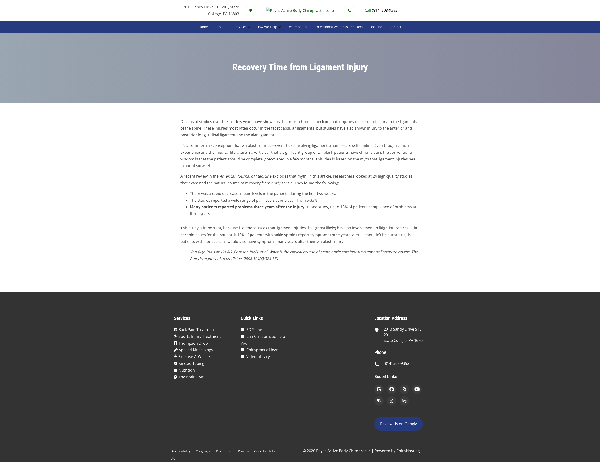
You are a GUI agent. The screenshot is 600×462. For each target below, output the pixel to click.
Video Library (258, 356)
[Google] (379, 389)
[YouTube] (417, 389)
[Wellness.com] (404, 401)
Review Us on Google (398, 423)
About (219, 27)
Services (240, 27)
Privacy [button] (243, 451)
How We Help (266, 27)
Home (203, 27)
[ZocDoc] (391, 401)
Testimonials (297, 27)
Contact (395, 27)
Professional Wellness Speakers (338, 27)
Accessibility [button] (181, 451)
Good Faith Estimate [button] (269, 451)
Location (376, 27)
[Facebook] (391, 389)
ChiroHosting (408, 450)
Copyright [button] (203, 451)
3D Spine (254, 329)
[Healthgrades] (379, 401)
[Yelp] (404, 389)
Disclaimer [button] (224, 451)
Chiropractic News (262, 349)
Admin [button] (176, 458)
